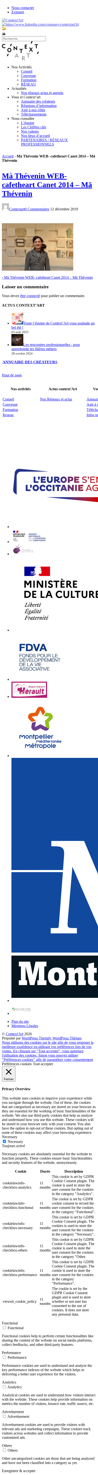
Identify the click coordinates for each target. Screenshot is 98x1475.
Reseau (8, 415)
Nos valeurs (30, 131)
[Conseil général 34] (29, 696)
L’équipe (27, 123)
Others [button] (7, 1446)
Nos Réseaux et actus (56, 399)
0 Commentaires (37, 209)
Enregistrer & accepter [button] (18, 1471)
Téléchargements (33, 114)
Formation (28, 80)
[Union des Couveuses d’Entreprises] (21, 1013)
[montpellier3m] (40, 756)
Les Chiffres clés (33, 127)
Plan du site (20, 1021)
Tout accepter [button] (43, 1064)
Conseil (26, 71)
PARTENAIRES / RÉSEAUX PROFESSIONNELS (44, 142)
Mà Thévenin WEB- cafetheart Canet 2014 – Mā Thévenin (47, 185)
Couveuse (28, 76)
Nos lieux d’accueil (35, 136)
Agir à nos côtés (33, 110)
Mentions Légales (24, 1026)
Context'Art (14, 1034)
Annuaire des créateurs (38, 101)
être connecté (30, 296)
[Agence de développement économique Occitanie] (40, 679)
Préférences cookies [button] (17, 1064)
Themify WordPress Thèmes (60, 1038)
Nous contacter (22, 8)
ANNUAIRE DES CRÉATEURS (30, 362)
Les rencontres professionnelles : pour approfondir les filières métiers (45, 347)
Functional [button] (10, 1323)
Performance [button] (11, 1353)
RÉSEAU (28, 84)
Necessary (15, 1142)
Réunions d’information (39, 106)
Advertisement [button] (13, 1412)
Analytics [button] (9, 1382)
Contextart (17, 209)
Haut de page (12, 375)
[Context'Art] (20, 59)
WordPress (30, 1038)
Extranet (17, 12)
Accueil (8, 156)
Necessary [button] (9, 1137)
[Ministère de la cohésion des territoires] (29, 542)
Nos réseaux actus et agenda (42, 93)
